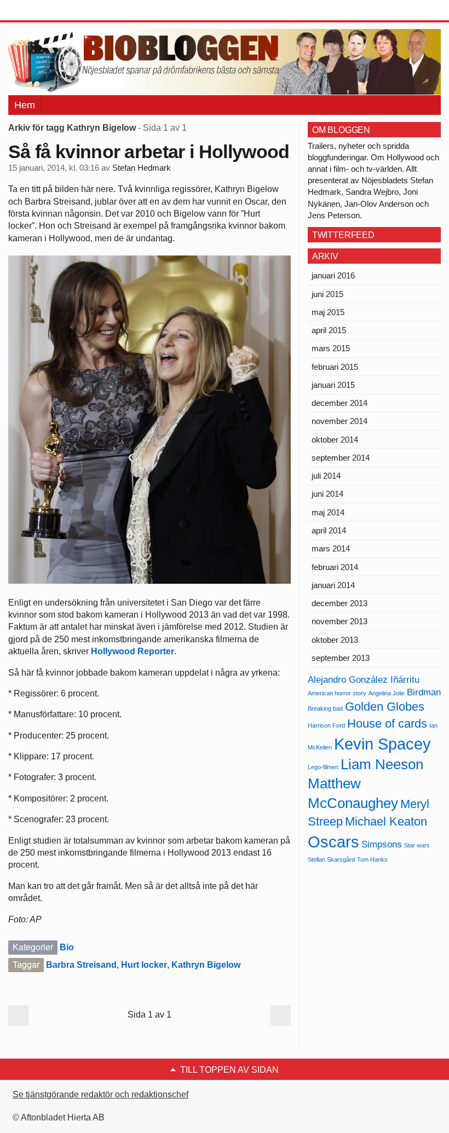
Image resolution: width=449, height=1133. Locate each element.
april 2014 (329, 530)
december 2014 (339, 403)
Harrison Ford (326, 725)
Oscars (333, 842)
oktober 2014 (335, 439)
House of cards (387, 723)
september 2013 (341, 658)
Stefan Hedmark (141, 168)
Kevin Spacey (382, 744)
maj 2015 (328, 312)
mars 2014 (331, 548)
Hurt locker (144, 964)
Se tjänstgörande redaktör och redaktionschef (100, 1094)
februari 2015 (335, 366)
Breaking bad (325, 708)
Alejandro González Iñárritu (363, 680)
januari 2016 (333, 275)
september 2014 (341, 457)
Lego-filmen (323, 767)
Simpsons (381, 844)
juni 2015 (327, 294)
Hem (24, 105)
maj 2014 (328, 512)
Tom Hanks (372, 859)
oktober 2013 (335, 639)
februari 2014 (335, 567)
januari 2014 (333, 585)
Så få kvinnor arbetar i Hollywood (149, 151)
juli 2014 (326, 475)
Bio (67, 947)
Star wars (417, 845)
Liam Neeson (382, 764)
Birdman (424, 692)
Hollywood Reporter (132, 651)
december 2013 (339, 603)
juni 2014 (327, 493)
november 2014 (339, 421)
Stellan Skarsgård (331, 859)
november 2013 (339, 621)
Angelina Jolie (387, 693)
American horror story (337, 693)
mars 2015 (331, 348)
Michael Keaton (386, 821)
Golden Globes (384, 706)
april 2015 (329, 330)
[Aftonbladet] (49, 11)
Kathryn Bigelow (205, 964)
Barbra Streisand (81, 964)
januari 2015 (333, 385)
